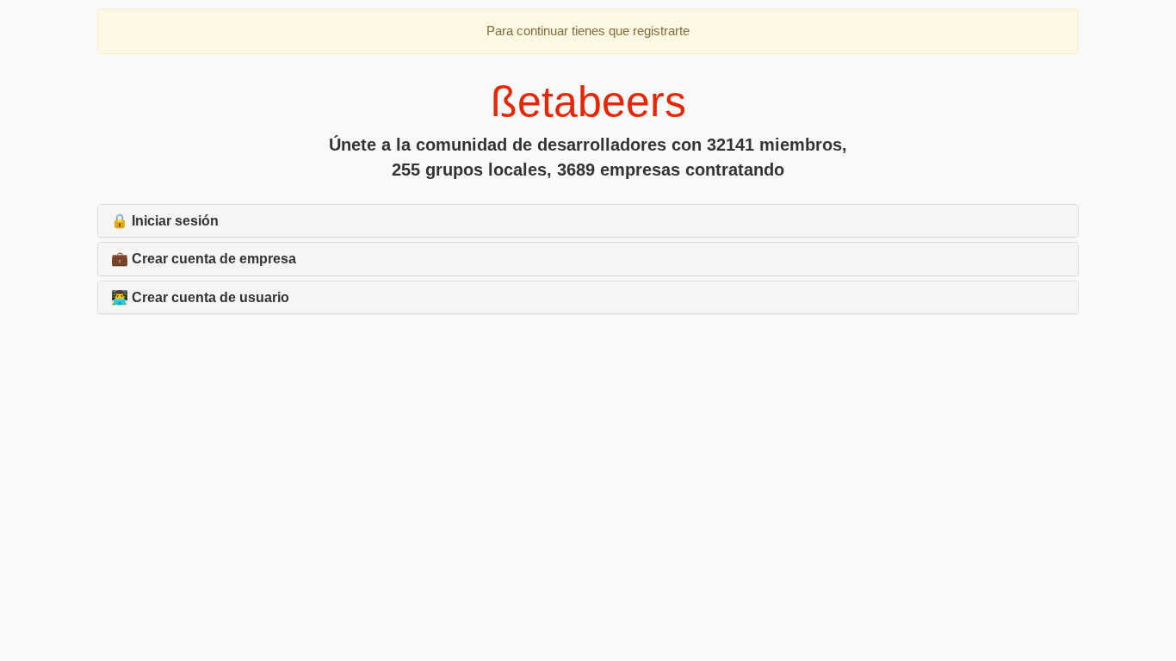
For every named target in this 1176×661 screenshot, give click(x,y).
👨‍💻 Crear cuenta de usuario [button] (200, 297)
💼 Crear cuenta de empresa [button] (203, 258)
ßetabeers (588, 101)
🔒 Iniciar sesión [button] (165, 220)
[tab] (588, 221)
